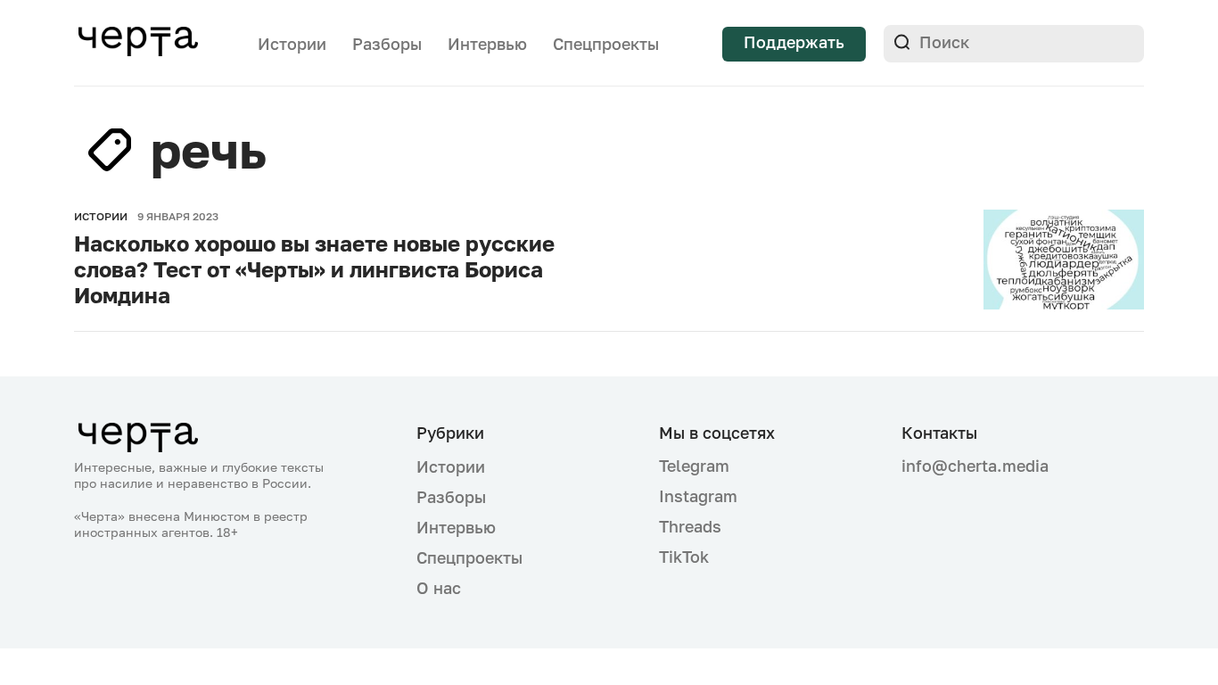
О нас (438, 588)
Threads (690, 526)
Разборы (387, 44)
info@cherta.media (975, 466)
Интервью (487, 44)
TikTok (684, 556)
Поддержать (794, 42)
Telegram (694, 466)
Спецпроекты (606, 44)
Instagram (698, 496)
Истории (292, 44)
